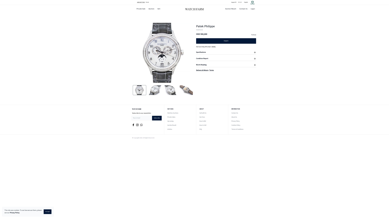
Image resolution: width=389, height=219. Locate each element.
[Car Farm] (252, 2)
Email (147, 2)
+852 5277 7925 (141, 2)
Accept (47, 212)
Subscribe (157, 118)
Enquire (226, 41)
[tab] (139, 90)
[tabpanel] (163, 53)
